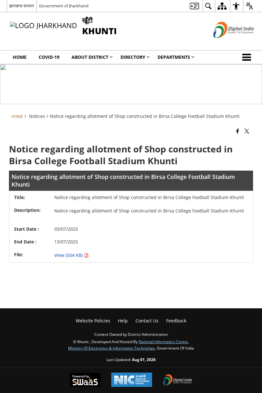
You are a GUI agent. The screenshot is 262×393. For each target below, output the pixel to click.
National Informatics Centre (163, 341)
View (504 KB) (69, 255)
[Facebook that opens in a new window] (238, 130)
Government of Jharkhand (64, 6)
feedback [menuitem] (176, 321)
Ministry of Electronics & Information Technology (111, 348)
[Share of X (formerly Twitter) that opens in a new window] (247, 130)
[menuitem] (194, 6)
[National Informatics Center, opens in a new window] (131, 380)
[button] (248, 57)
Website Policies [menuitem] (93, 321)
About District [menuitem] (90, 57)
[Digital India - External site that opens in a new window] (226, 43)
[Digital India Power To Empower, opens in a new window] (177, 380)
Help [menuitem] (123, 321)
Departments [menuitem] (174, 57)
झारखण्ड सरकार (21, 6)
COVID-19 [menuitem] (49, 57)
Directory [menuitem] (132, 57)
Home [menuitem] (20, 57)
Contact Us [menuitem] (146, 321)
